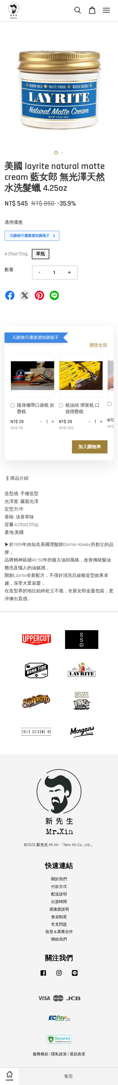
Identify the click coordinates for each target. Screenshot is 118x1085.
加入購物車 (89, 447)
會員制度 (59, 917)
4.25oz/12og (16, 254)
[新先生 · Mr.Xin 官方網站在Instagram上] (59, 976)
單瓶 (40, 254)
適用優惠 (14, 222)
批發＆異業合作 (59, 931)
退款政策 (77, 1054)
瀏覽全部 (98, 345)
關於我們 (59, 879)
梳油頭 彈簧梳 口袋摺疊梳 (82, 408)
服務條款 (40, 1054)
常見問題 (59, 924)
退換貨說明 (59, 909)
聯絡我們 (59, 939)
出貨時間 (59, 901)
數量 (9, 270)
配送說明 (59, 894)
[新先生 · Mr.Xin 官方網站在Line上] (74, 976)
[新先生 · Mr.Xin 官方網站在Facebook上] (43, 976)
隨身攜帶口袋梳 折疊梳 (35, 408)
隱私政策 (59, 1054)
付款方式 (59, 886)
